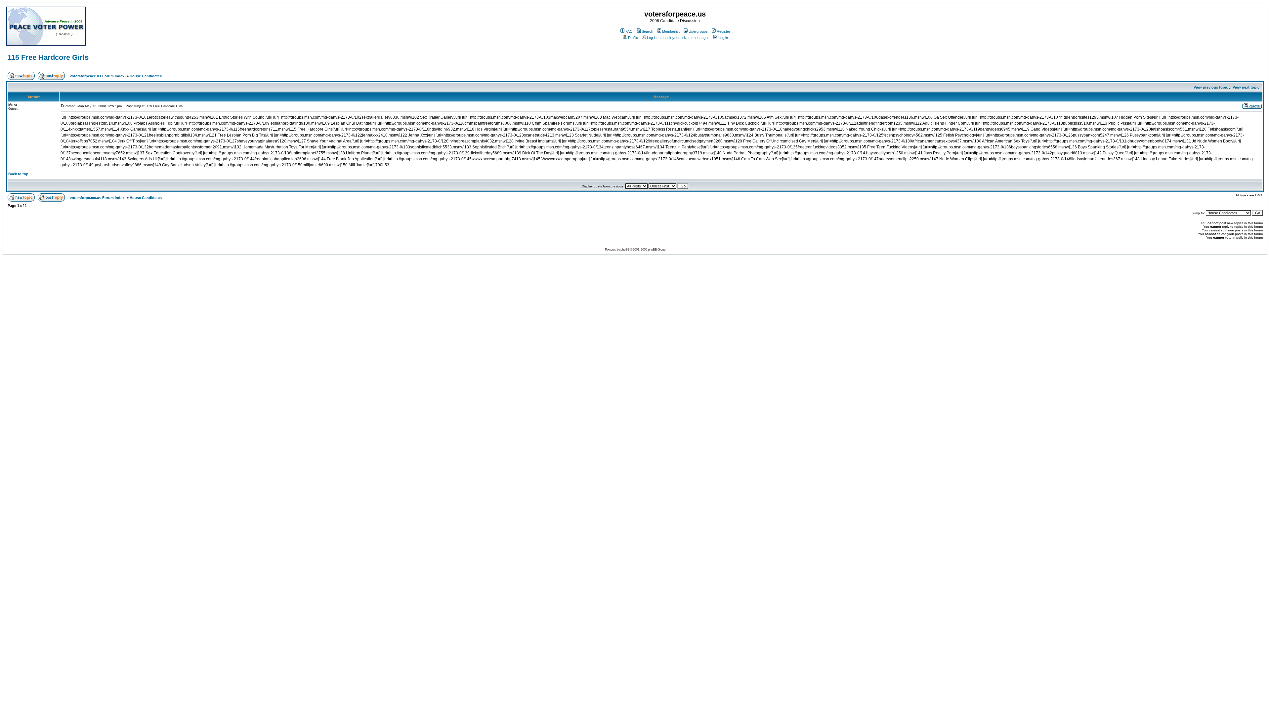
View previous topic (1211, 87)
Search (647, 31)
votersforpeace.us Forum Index (97, 76)
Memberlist (671, 31)
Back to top (18, 174)
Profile (633, 38)
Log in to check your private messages (678, 38)
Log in (723, 38)
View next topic (1246, 87)
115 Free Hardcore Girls (48, 57)
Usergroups (698, 31)
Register (723, 31)
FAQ (629, 31)
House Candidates (146, 76)
